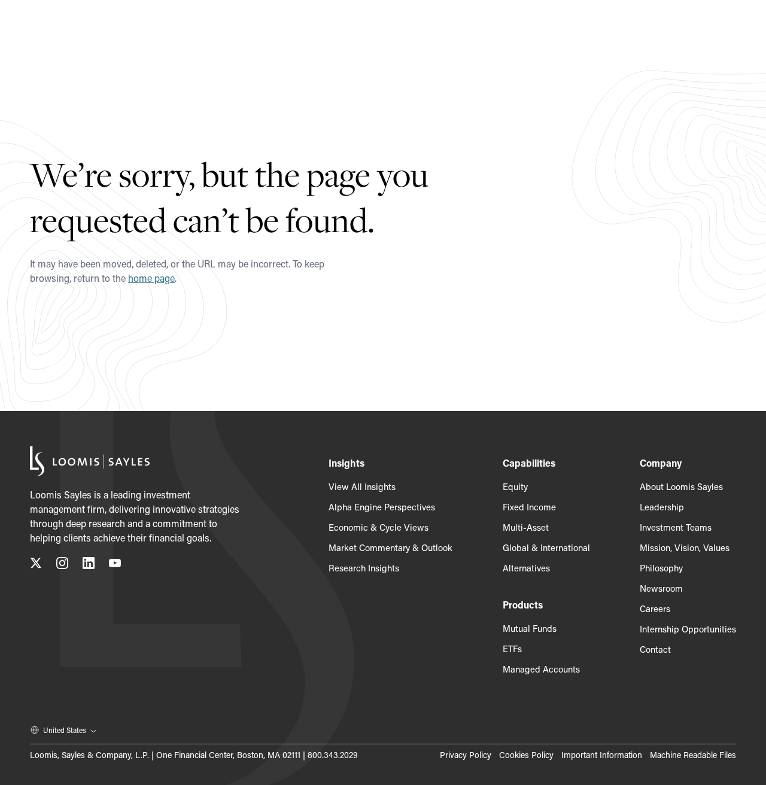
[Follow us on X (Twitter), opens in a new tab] (36, 565)
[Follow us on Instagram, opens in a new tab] (62, 565)
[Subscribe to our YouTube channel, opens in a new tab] (115, 565)
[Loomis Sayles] (90, 461)
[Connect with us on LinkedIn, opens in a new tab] (89, 565)
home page (151, 278)
